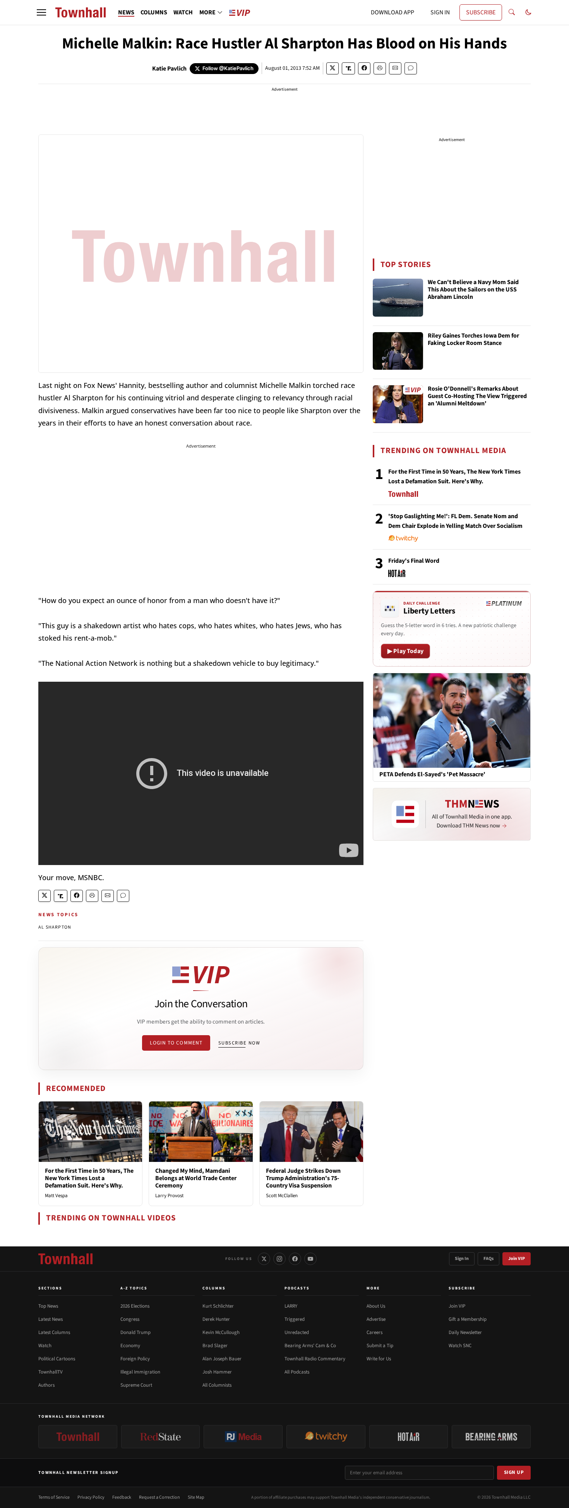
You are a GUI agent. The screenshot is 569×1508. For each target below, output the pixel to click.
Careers (374, 1332)
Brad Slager (215, 1345)
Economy (130, 1345)
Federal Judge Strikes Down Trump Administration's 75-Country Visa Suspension (303, 1178)
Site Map (196, 1497)
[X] (264, 1259)
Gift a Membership (468, 1319)
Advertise (376, 1319)
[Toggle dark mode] (528, 12)
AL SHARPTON (54, 927)
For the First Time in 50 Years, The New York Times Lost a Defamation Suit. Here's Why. (89, 1178)
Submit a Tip (380, 1345)
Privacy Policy (91, 1497)
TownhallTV (50, 1371)
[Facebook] (295, 1259)
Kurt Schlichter (218, 1306)
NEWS (126, 12)
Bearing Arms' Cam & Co (310, 1345)
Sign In (462, 1258)
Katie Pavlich (169, 68)
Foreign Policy (135, 1358)
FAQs (488, 1258)
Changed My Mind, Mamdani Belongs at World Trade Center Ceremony (196, 1178)
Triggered (294, 1319)
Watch (44, 1345)
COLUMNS (154, 12)
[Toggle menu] (41, 12)
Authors (46, 1385)
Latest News (50, 1319)
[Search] (511, 12)
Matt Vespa (56, 1195)
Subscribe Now (239, 1042)
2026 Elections (134, 1306)
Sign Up (514, 1472)
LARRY (290, 1306)
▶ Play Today (405, 651)
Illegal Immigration (140, 1371)
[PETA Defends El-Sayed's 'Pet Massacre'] (451, 720)
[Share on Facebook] (364, 68)
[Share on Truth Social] (348, 68)
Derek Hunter (216, 1319)
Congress (129, 1319)
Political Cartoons (56, 1358)
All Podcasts (296, 1371)
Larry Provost (169, 1195)
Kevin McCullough (221, 1332)
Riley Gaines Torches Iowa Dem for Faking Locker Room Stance (473, 339)
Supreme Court (136, 1385)
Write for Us (379, 1358)
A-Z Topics (133, 1288)
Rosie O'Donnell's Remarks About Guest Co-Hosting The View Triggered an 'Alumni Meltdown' (477, 396)
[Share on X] (332, 68)
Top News (48, 1306)
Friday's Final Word (413, 561)
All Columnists (216, 1385)
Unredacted (296, 1332)
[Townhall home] (65, 1258)
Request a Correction (159, 1497)
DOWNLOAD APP (392, 12)
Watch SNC (460, 1345)
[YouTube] (310, 1259)
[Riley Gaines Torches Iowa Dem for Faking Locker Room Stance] (398, 351)
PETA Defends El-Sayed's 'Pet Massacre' (432, 774)
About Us (376, 1306)
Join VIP (516, 1258)
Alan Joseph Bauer (222, 1358)
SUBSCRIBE (480, 12)
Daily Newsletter (465, 1332)
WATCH (183, 12)
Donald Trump (135, 1332)
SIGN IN (440, 12)
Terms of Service (54, 1497)
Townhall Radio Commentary (314, 1358)
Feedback (121, 1497)
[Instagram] (279, 1259)
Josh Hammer (217, 1371)
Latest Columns (54, 1332)
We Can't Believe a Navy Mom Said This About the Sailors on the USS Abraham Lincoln (473, 290)
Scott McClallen (282, 1195)
